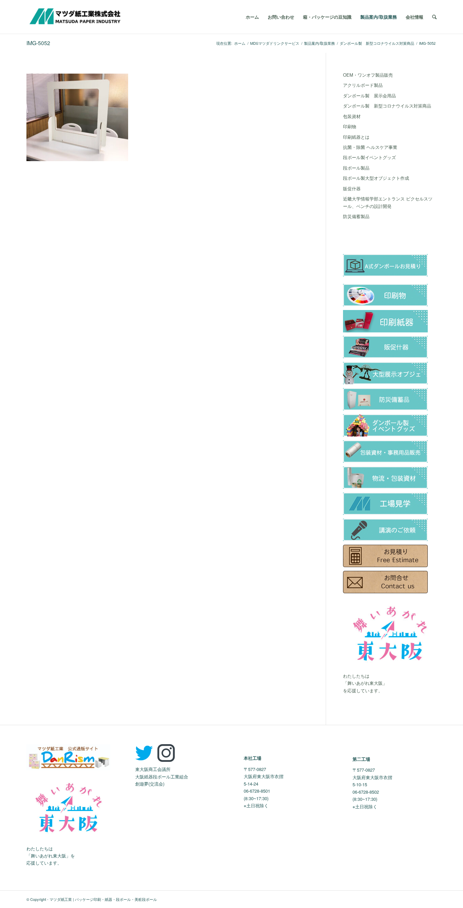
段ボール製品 (356, 168)
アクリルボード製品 (363, 85)
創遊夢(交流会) (149, 783)
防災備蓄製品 (356, 216)
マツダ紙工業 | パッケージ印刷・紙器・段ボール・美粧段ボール (103, 899)
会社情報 (414, 17)
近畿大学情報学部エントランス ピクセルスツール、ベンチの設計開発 (387, 202)
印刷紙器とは (356, 137)
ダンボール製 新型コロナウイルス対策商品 (377, 43)
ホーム (252, 17)
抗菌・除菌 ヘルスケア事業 (370, 147)
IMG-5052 (38, 43)
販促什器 (352, 188)
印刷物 (349, 126)
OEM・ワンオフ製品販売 (368, 75)
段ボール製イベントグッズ (369, 157)
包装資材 (352, 116)
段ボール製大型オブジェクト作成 (376, 178)
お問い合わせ (281, 17)
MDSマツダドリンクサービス (274, 43)
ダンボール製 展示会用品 (369, 95)
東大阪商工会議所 (152, 769)
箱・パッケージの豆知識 (327, 17)
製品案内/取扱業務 (378, 17)
